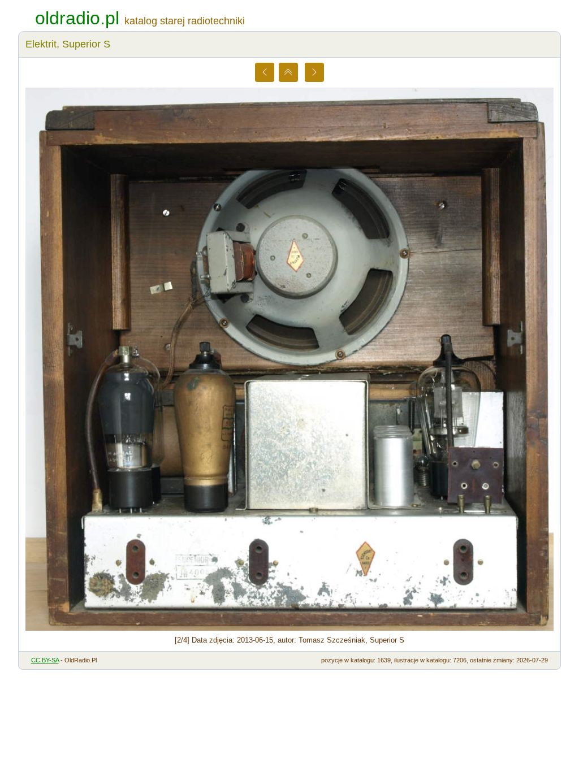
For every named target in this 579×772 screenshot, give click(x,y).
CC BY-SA (45, 660)
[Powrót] (288, 72)
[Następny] (314, 72)
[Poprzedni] (264, 72)
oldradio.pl (77, 18)
